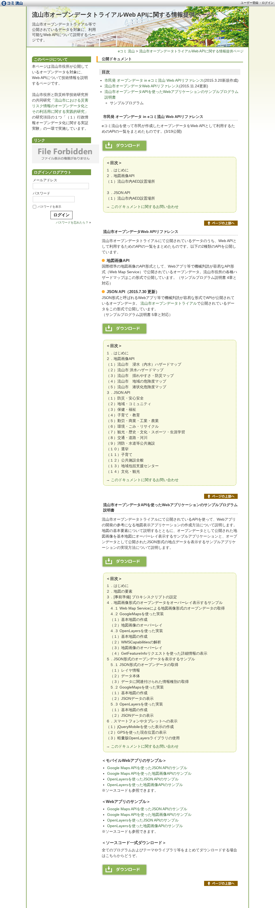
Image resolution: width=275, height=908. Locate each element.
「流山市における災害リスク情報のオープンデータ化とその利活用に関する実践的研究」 (60, 106)
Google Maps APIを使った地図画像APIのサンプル (149, 773)
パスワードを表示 (49, 206)
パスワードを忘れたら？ (72, 222)
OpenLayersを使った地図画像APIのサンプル (145, 785)
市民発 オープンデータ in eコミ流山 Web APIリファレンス (154, 80)
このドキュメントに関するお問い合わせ (145, 206)
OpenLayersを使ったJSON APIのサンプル (143, 779)
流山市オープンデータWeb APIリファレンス (141, 86)
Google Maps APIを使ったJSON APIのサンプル (147, 768)
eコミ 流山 (126, 51)
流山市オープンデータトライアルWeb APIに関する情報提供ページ (122, 14)
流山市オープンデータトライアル (168, 303)
